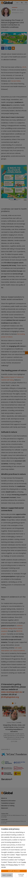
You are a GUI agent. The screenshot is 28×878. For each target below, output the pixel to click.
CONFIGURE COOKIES (21, 875)
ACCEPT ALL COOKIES (14, 871)
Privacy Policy (13, 865)
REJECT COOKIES (7, 875)
